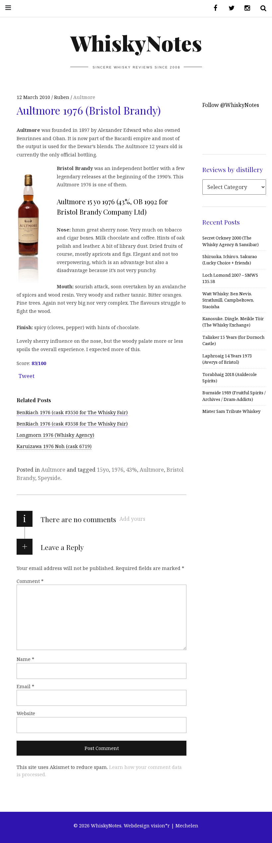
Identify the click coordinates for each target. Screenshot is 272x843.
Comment (30, 581)
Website (26, 713)
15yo (103, 469)
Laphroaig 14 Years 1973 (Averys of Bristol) (227, 359)
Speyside (49, 478)
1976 (117, 469)
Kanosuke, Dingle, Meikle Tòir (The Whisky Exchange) (233, 322)
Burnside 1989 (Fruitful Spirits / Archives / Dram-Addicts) (234, 396)
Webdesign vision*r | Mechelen (161, 825)
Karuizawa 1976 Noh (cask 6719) (54, 446)
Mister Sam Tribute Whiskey (231, 411)
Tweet (26, 376)
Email (25, 686)
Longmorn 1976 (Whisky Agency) (55, 435)
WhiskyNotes (136, 43)
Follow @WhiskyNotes (230, 105)
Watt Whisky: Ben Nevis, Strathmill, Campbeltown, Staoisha (228, 300)
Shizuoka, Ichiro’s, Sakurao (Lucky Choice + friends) (229, 259)
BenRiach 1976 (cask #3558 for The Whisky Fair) (72, 424)
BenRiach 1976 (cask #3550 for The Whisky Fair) (72, 412)
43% (131, 469)
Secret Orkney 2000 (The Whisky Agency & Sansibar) (230, 241)
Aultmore (84, 97)
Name (25, 659)
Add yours (132, 518)
